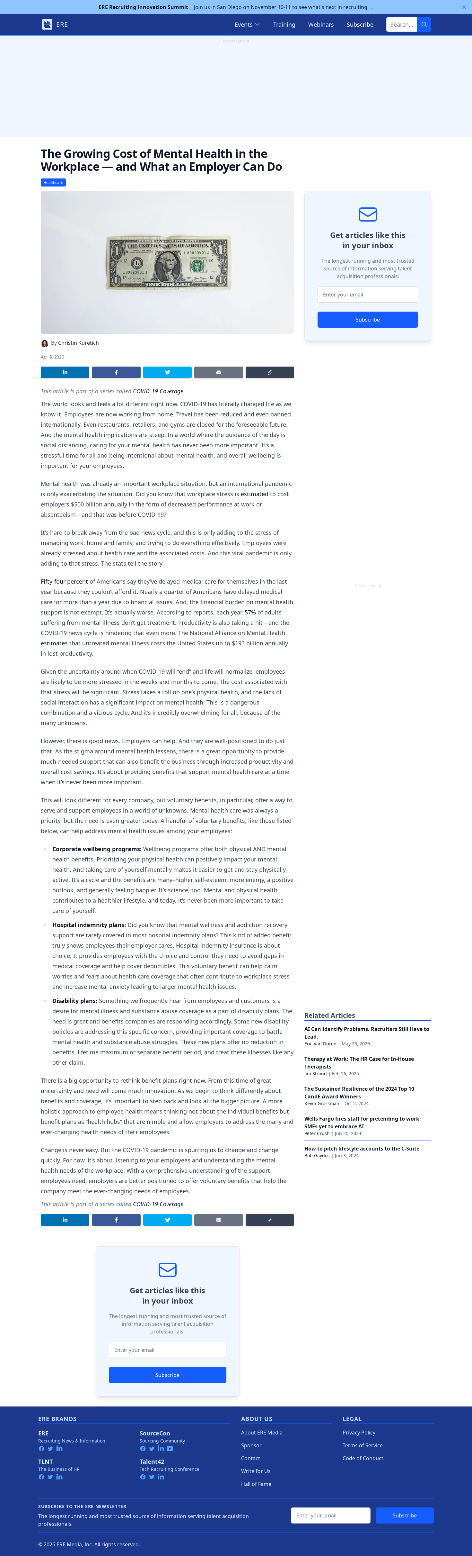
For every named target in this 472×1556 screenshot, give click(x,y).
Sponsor (251, 1445)
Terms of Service (363, 1445)
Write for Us (256, 1471)
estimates (54, 643)
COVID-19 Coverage (158, 391)
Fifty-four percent (64, 581)
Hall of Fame (256, 1484)
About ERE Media (262, 1432)
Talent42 (152, 1461)
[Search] (424, 24)
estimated (254, 494)
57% (250, 612)
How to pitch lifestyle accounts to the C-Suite (361, 1148)
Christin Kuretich (78, 342)
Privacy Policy (359, 1432)
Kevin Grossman (321, 1103)
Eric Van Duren (320, 1044)
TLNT (45, 1461)
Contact (250, 1458)
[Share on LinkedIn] (65, 372)
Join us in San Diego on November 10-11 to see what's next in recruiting (236, 7)
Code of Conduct (363, 1458)
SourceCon (155, 1433)
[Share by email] (218, 372)
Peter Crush (317, 1133)
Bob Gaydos (317, 1155)
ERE (43, 1433)
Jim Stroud (315, 1073)
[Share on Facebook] (116, 372)
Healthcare (53, 182)
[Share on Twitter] (167, 372)
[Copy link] (270, 372)
